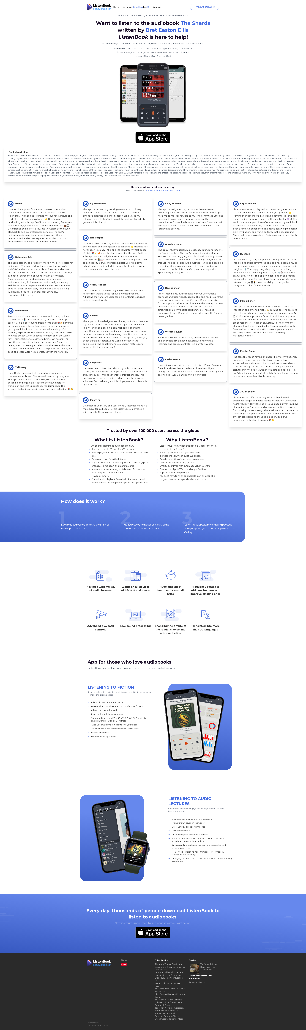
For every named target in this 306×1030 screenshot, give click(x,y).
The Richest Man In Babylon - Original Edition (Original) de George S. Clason (169, 1002)
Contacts (157, 7)
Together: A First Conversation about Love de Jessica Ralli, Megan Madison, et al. (169, 1011)
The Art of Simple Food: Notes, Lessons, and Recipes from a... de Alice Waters (170, 967)
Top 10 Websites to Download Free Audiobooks (209, 967)
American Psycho (197, 982)
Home (116, 7)
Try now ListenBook (204, 7)
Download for (136, 7)
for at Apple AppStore (162, 190)
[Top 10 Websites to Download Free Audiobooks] (194, 968)
